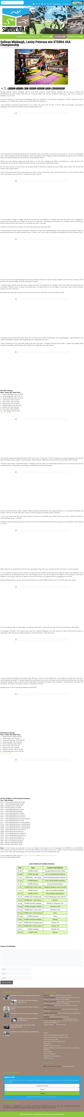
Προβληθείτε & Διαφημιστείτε (52, 1056)
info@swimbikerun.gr (68, 1066)
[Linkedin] (48, 4)
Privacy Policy (47, 1043)
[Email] (51, 4)
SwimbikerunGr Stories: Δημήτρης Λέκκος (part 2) (25, 995)
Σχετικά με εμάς (67, 4)
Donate (46, 1033)
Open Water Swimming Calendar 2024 (54, 1041)
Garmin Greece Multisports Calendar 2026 (27, 36)
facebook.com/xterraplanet (48, 855)
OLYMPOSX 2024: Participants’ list (59, 1017)
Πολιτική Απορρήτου (49, 1054)
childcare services (49, 1024)
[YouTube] (33, 4)
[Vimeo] (45, 4)
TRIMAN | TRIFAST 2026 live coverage (60, 995)
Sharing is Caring (60, 1024)
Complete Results (5, 412)
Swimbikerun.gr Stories (74, 36)
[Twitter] (42, 4)
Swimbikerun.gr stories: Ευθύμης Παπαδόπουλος (24, 1031)
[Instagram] (39, 4)
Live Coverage (46, 36)
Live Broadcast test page (51, 1039)
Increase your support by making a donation (56, 1037)
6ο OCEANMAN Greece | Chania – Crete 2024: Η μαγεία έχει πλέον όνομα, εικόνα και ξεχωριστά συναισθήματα (61, 1020)
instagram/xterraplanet (29, 855)
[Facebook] (36, 4)
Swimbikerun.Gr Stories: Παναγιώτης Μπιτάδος (24, 1013)
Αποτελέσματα (59, 36)
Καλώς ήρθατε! (57, 4)
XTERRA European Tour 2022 (52, 1045)
